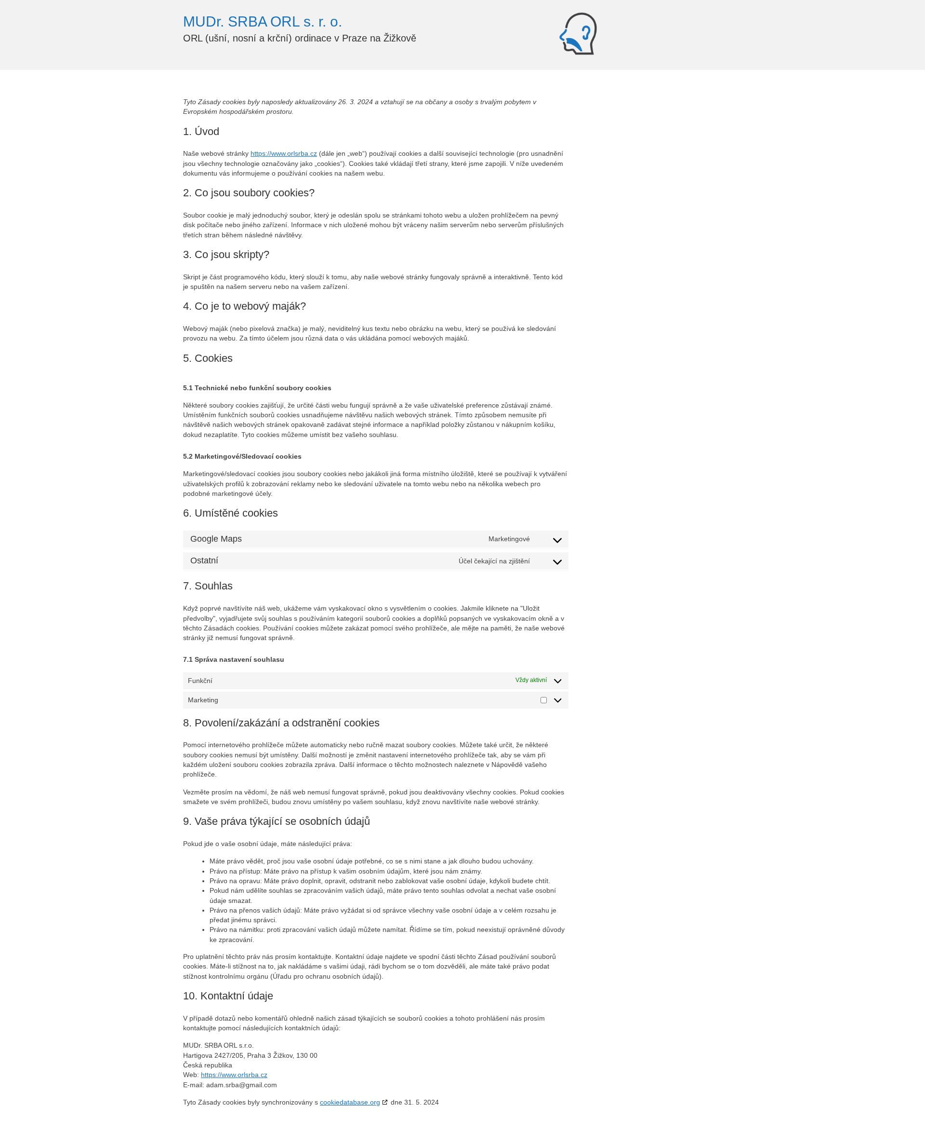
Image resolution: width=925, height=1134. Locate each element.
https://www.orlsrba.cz (284, 153)
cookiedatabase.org (350, 1102)
